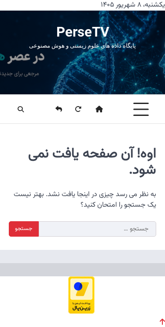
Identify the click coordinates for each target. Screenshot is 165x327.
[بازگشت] (53, 109)
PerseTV (82, 32)
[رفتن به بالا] (162, 321)
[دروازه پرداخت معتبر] (81, 311)
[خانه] (93, 109)
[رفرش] (72, 109)
